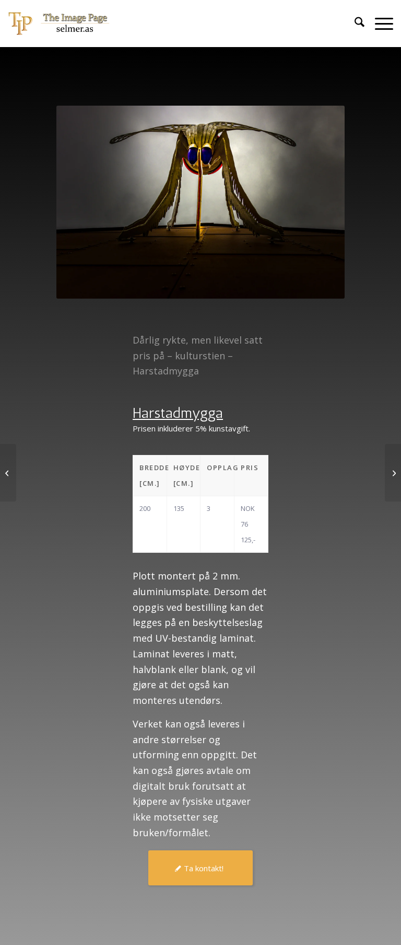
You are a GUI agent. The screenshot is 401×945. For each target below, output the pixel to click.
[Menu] (378, 23)
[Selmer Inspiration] (59, 23)
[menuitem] (354, 23)
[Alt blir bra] (393, 473)
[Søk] (354, 23)
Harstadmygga (178, 413)
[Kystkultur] (8, 473)
